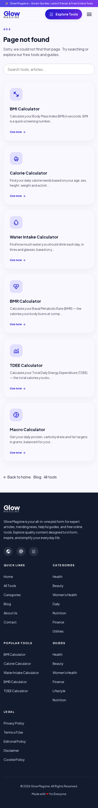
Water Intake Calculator (21, 673)
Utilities (58, 631)
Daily (56, 604)
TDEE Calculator (16, 691)
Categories (12, 595)
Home (8, 576)
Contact (10, 622)
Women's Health (65, 595)
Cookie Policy (14, 759)
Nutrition (59, 613)
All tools (50, 477)
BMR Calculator (15, 682)
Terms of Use (13, 732)
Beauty (58, 586)
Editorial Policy (15, 741)
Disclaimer (11, 750)
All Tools (10, 586)
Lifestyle (59, 691)
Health (57, 576)
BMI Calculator (15, 654)
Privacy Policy (14, 723)
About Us (10, 613)
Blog (37, 477)
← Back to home (17, 477)
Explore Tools (63, 14)
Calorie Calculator (17, 663)
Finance (58, 622)
